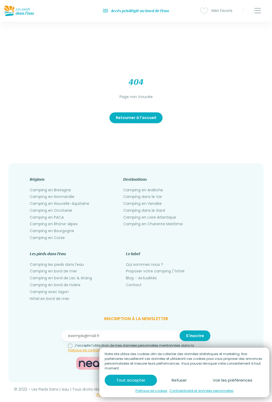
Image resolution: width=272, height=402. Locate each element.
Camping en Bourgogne (52, 230)
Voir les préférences (232, 380)
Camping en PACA (47, 217)
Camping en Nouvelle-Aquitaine (59, 203)
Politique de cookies (151, 390)
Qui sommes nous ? (144, 264)
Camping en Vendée (142, 203)
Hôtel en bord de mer (49, 298)
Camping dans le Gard (144, 210)
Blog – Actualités (141, 278)
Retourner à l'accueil (136, 117)
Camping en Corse (47, 237)
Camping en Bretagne (50, 190)
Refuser (179, 380)
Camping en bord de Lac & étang (61, 278)
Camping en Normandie (52, 196)
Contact (134, 285)
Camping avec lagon (49, 291)
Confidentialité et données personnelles (201, 390)
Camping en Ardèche (143, 190)
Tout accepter (130, 380)
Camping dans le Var (142, 196)
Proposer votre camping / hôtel (155, 271)
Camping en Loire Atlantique (149, 217)
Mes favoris (221, 10)
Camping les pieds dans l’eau (57, 264)
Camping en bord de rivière (55, 285)
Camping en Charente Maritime (153, 224)
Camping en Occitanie (51, 210)
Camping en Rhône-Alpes (54, 224)
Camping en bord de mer (53, 271)
